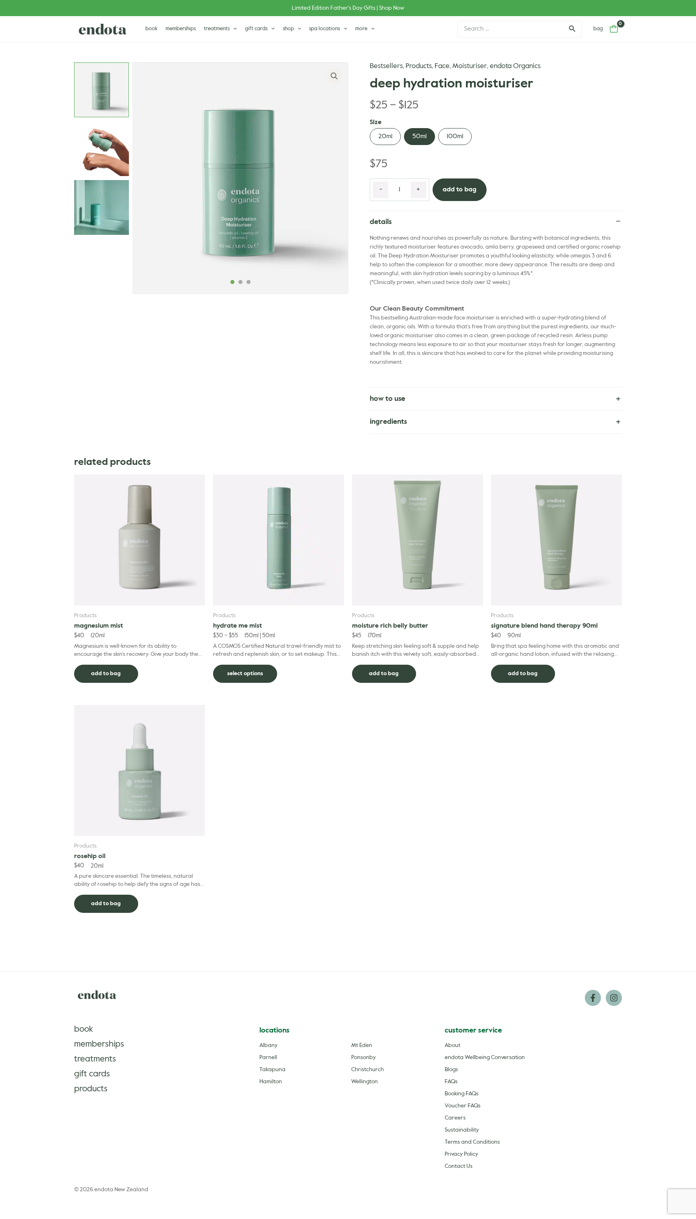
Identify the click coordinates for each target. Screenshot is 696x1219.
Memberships (99, 1044)
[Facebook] (593, 998)
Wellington (364, 1081)
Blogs (451, 1069)
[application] (233, 29)
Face (442, 66)
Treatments (95, 1059)
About (452, 1045)
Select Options (245, 673)
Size (375, 122)
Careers (455, 1118)
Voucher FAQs (463, 1106)
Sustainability (462, 1130)
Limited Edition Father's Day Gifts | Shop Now (348, 8)
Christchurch (367, 1069)
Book (83, 1029)
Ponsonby (363, 1057)
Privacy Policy (461, 1154)
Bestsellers (386, 66)
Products (419, 66)
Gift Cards (92, 1074)
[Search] (571, 29)
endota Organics (515, 66)
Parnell (268, 1057)
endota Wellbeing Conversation (485, 1057)
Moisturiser (469, 66)
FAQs (451, 1081)
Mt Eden (361, 1045)
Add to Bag (459, 190)
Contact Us (458, 1166)
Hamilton (270, 1081)
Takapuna (272, 1069)
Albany (268, 1045)
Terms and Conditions (472, 1142)
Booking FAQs (461, 1094)
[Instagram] (614, 998)
